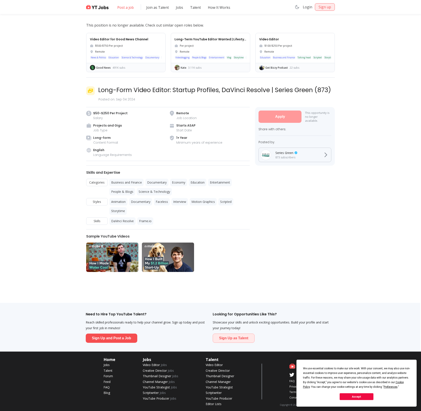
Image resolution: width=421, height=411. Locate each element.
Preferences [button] (391, 386)
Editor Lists (213, 404)
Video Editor (155, 365)
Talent (195, 7)
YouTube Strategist (160, 387)
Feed (107, 382)
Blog (106, 393)
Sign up (325, 7)
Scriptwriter (154, 393)
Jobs (179, 7)
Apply (280, 116)
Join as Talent (157, 7)
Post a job (125, 7)
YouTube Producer (159, 398)
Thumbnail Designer (160, 376)
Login (307, 7)
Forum (108, 376)
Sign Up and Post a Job (111, 338)
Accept (356, 396)
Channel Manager (159, 382)
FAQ (106, 387)
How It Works (219, 7)
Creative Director (158, 370)
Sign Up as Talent (233, 338)
